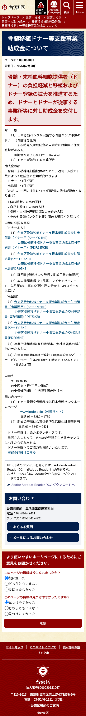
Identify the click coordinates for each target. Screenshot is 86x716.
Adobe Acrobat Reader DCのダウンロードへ (43, 484)
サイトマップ (14, 647)
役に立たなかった (22, 589)
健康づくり (54, 17)
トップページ (10, 17)
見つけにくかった (22, 613)
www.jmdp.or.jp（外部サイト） (41, 411)
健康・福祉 (33, 17)
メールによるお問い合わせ (33, 537)
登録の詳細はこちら (22, 452)
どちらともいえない (24, 583)
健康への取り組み (13, 21)
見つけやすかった (22, 602)
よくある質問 (23, 526)
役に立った (17, 577)
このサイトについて (43, 647)
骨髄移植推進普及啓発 (46, 21)
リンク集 (43, 653)
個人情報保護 (71, 647)
